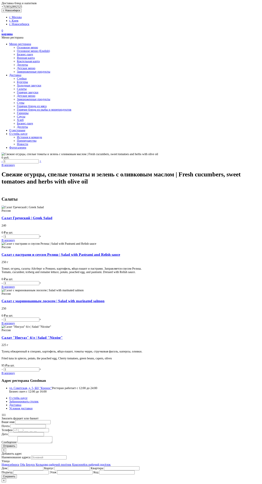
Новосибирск (10, 464)
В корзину (8, 165)
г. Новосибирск (11, 10)
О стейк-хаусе (18, 133)
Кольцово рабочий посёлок (53, 464)
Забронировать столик (24, 401)
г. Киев (13, 20)
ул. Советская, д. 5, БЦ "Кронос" (30, 388)
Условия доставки (21, 408)
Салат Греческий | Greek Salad (27, 218)
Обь (22, 464)
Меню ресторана (20, 44)
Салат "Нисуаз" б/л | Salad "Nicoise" (32, 338)
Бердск (30, 464)
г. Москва (15, 17)
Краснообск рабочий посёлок (91, 464)
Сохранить (9, 476)
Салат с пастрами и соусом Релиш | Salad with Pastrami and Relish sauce (61, 255)
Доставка (15, 75)
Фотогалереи (17, 147)
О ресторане (17, 130)
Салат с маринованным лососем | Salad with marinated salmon (53, 301)
